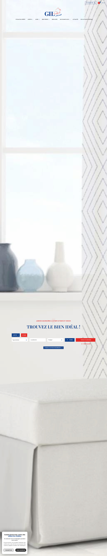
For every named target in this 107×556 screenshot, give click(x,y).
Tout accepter (21, 550)
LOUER (36, 19)
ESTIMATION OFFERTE (20, 19)
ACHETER (30, 19)
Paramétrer (8, 550)
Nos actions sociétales (87, 19)
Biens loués (54, 19)
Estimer (24, 335)
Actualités (75, 19)
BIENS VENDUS (45, 19)
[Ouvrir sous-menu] (33, 19)
